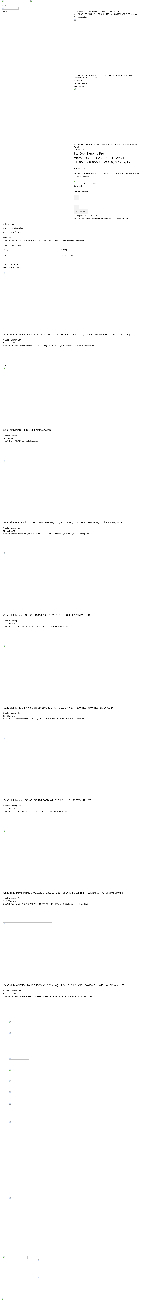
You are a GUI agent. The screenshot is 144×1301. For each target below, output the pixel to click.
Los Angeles (79, 1273)
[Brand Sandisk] (72, 1045)
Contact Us (102, 1273)
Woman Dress (127, 1269)
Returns (101, 1265)
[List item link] (18, 1280)
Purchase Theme (128, 1282)
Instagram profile (128, 1261)
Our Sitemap (103, 1282)
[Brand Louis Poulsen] (19, 1074)
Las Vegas (78, 1282)
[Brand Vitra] (19, 1026)
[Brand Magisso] (19, 1063)
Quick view (6, 1012)
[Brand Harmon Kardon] (72, 1159)
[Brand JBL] (20, 1112)
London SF (78, 1265)
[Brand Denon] (59, 1225)
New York (77, 1261)
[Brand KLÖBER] (19, 1085)
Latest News (103, 1277)
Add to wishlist (6, 1001)
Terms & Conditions (105, 1269)
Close (4, 11)
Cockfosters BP (80, 1269)
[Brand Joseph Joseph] (19, 1097)
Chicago (77, 1277)
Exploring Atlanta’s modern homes (62, 1263)
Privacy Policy (103, 1261)
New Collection (128, 1265)
